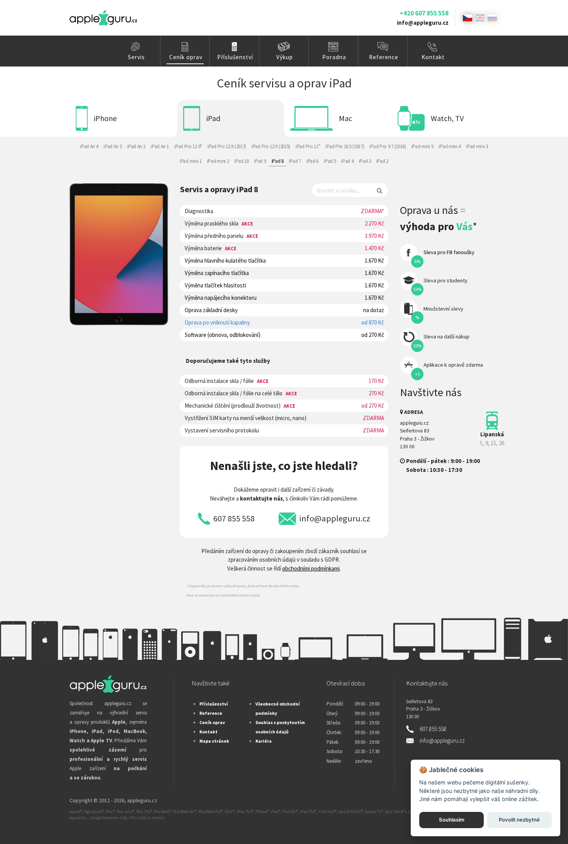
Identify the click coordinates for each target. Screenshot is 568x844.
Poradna (334, 57)
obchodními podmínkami (311, 568)
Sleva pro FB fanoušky (448, 252)
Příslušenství (235, 57)
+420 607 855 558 (424, 13)
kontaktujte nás (261, 498)
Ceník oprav (185, 57)
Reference (383, 57)
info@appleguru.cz (423, 22)
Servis (136, 57)
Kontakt (433, 57)
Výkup (284, 57)
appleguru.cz (142, 800)
